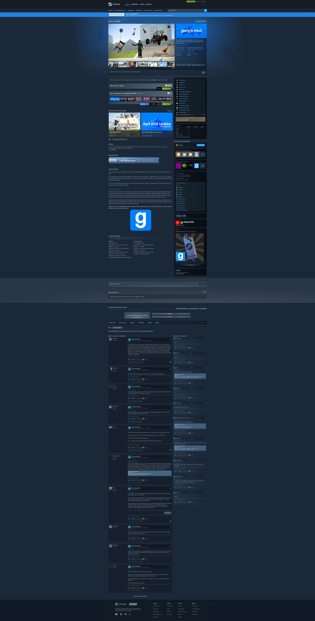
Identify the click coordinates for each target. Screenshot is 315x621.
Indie (184, 175)
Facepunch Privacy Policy (182, 120)
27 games (114, 489)
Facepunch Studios (192, 53)
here (136, 296)
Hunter (114, 385)
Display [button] (157, 322)
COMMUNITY (135, 4)
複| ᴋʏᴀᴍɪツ (115, 368)
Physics (193, 64)
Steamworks (156, 611)
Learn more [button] (201, 145)
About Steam (156, 606)
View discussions (180, 205)
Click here (153, 80)
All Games (110, 19)
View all (204, 291)
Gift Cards (155, 617)
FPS (202, 64)
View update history (180, 201)
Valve (189, 55)
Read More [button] (168, 513)
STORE (127, 4)
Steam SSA (156, 609)
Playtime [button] (150, 322)
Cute (114, 426)
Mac (114, 487)
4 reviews (114, 409)
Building (198, 64)
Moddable (183, 64)
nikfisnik (115, 565)
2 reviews (114, 459)
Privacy (180, 606)
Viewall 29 (202, 154)
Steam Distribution (157, 614)
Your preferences (203, 308)
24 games (114, 407)
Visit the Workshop (180, 208)
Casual (180, 175)
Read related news (180, 203)
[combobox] (186, 10)
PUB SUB (115, 338)
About (142, 4)
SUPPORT (149, 4)
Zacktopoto (115, 526)
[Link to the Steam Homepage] (114, 5)
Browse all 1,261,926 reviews (140, 596)
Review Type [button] (112, 322)
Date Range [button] (141, 322)
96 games (114, 387)
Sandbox (178, 64)
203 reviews (115, 428)
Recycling (169, 614)
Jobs (168, 609)
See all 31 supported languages (183, 137)
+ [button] (204, 64)
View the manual (180, 199)
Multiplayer (189, 64)
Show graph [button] (201, 322)
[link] (156, 104)
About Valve (170, 606)
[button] (111, 10)
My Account (195, 614)
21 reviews (115, 490)
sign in (197, 1)
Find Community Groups (181, 210)
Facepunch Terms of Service (182, 119)
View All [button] (169, 110)
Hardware (169, 611)
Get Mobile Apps (196, 609)
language (203, 1)
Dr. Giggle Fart (116, 456)
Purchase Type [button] (122, 322)
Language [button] (132, 322)
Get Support (195, 611)
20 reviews (115, 388)
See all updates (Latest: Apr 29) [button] (119, 139)
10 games (114, 369)
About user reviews (193, 308)
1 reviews (114, 340)
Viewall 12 (202, 165)
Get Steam (194, 606)
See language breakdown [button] (182, 308)
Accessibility (181, 609)
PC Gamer (113, 149)
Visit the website (180, 183)
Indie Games (117, 19)
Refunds (180, 617)
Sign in (111, 71)
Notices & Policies (182, 611)
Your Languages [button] (116, 327)
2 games (114, 457)
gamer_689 (115, 406)
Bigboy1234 (115, 545)
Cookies (180, 614)
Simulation (188, 175)
